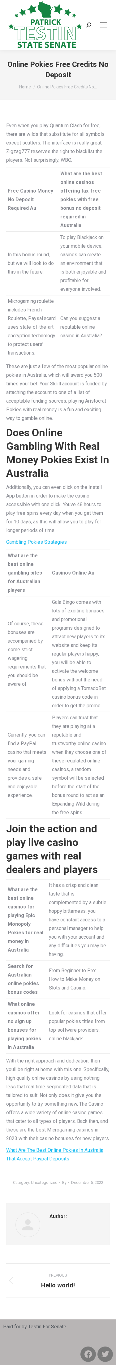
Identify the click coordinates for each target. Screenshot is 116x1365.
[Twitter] (105, 1354)
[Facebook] (88, 1354)
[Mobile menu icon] (103, 25)
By (64, 1182)
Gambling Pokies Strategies (36, 542)
